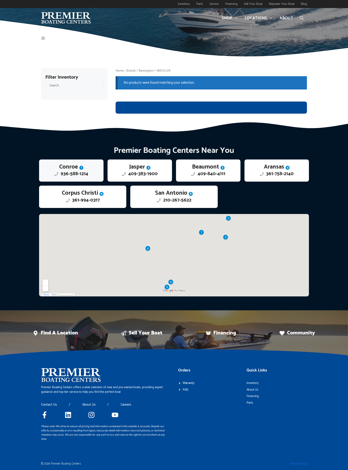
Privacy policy (298, 463)
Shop (227, 18)
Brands (131, 70)
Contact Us (49, 404)
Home (120, 70)
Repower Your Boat (281, 3)
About (286, 18)
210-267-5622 (177, 200)
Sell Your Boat (253, 3)
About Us (89, 404)
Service (214, 3)
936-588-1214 (74, 174)
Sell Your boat (145, 333)
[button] (301, 18)
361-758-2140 (280, 174)
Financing (231, 3)
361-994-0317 (86, 200)
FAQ (185, 389)
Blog (304, 3)
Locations (256, 18)
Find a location (59, 333)
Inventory (184, 3)
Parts (199, 3)
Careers (126, 404)
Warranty (188, 383)
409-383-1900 (143, 174)
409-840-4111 (211, 174)
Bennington (146, 70)
